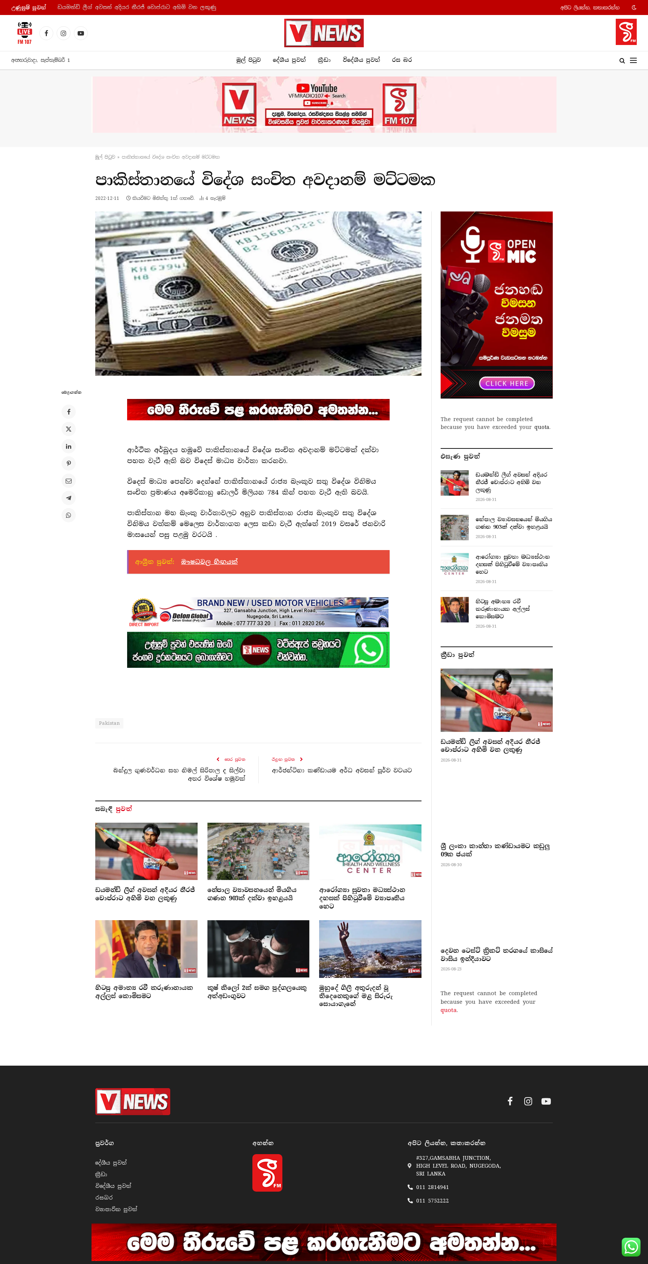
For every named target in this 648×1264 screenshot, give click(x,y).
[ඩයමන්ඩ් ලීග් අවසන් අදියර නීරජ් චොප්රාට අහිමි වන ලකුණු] (146, 851)
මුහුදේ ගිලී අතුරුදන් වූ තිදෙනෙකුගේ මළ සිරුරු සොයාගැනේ (355, 996)
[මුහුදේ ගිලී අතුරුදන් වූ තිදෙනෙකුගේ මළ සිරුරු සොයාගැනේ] (370, 949)
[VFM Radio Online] (23, 33)
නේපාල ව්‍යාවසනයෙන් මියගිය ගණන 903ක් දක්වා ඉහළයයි (133, 7)
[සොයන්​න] (622, 60)
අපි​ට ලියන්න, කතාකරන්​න (590, 7)
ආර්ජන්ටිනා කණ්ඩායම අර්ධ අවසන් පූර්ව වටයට (342, 770)
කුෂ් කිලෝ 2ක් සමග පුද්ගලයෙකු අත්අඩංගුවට (257, 992)
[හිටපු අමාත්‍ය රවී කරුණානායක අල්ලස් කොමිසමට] (146, 949)
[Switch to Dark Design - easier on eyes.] (633, 7)
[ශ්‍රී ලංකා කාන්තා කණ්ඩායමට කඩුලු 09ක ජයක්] (497, 804)
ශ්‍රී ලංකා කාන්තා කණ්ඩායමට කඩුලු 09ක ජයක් (495, 850)
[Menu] (633, 60)
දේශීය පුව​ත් (289, 60)
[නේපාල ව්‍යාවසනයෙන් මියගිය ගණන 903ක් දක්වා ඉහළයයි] (258, 851)
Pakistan (109, 723)
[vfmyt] (324, 104)
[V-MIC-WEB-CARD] (497, 304)
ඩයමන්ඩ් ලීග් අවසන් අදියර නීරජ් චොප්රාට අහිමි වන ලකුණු (145, 894)
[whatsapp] (258, 650)
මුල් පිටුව (248, 60)
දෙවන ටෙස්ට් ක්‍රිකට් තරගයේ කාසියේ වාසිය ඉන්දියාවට (497, 955)
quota (541, 427)
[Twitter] (69, 429)
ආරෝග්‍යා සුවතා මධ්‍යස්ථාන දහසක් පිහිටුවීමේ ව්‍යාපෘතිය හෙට (362, 898)
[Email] (69, 481)
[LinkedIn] (69, 446)
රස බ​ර (402, 60)
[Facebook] (69, 412)
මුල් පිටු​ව (105, 157)
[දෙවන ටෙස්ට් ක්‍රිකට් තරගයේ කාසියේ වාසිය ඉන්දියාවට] (497, 909)
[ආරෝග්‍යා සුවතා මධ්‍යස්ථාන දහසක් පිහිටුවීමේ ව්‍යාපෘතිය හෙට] (370, 851)
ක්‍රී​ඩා (324, 60)
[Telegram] (69, 498)
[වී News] (324, 33)
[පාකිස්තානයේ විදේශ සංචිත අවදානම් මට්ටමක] (258, 293)
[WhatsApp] (69, 515)
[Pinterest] (69, 463)
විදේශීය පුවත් (361, 60)
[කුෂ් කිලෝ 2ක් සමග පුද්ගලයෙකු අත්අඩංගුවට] (258, 949)
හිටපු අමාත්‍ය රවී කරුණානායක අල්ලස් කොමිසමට (144, 992)
